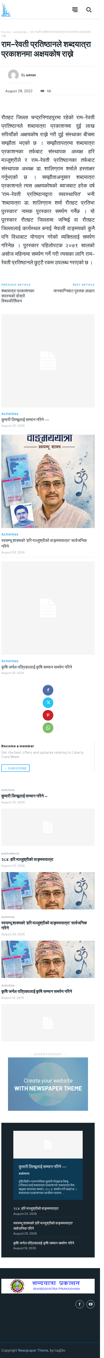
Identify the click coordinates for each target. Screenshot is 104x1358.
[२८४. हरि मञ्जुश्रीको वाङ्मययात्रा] (48, 890)
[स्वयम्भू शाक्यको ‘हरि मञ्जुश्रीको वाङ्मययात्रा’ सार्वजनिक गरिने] (48, 959)
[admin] (14, 75)
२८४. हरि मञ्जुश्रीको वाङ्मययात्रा (27, 859)
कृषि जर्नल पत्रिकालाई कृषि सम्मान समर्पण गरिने (36, 991)
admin (24, 1173)
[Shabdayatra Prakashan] (6, 10)
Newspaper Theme (33, 1350)
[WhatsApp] (48, 727)
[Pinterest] (48, 715)
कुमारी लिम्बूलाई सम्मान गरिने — (24, 795)
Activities (8, 790)
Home (5, 32)
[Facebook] (48, 690)
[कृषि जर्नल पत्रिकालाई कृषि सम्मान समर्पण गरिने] (48, 1022)
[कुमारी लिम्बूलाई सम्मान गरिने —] (48, 827)
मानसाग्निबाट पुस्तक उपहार (74, 290)
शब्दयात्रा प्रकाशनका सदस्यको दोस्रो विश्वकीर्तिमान (17, 295)
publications (10, 853)
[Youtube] (90, 1304)
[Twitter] (48, 702)
